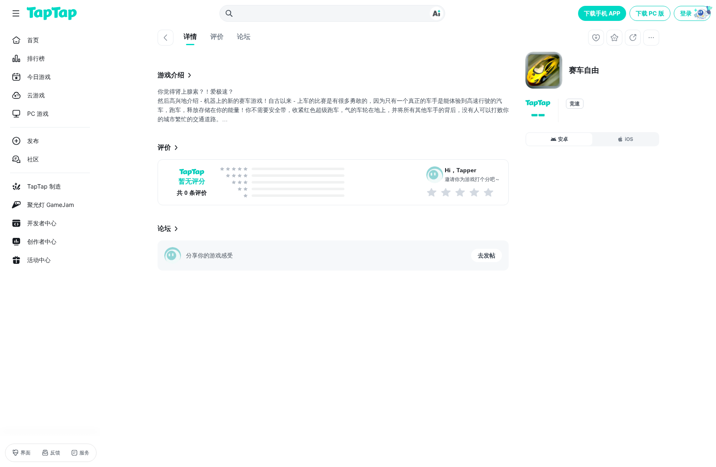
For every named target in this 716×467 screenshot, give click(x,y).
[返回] (165, 38)
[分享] (633, 38)
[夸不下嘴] (446, 192)
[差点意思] (460, 192)
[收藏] (614, 38)
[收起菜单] (16, 13)
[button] (693, 13)
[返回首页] (52, 13)
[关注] (596, 38)
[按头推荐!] (489, 192)
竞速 (575, 104)
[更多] (651, 38)
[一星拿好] (432, 192)
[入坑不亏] (475, 192)
